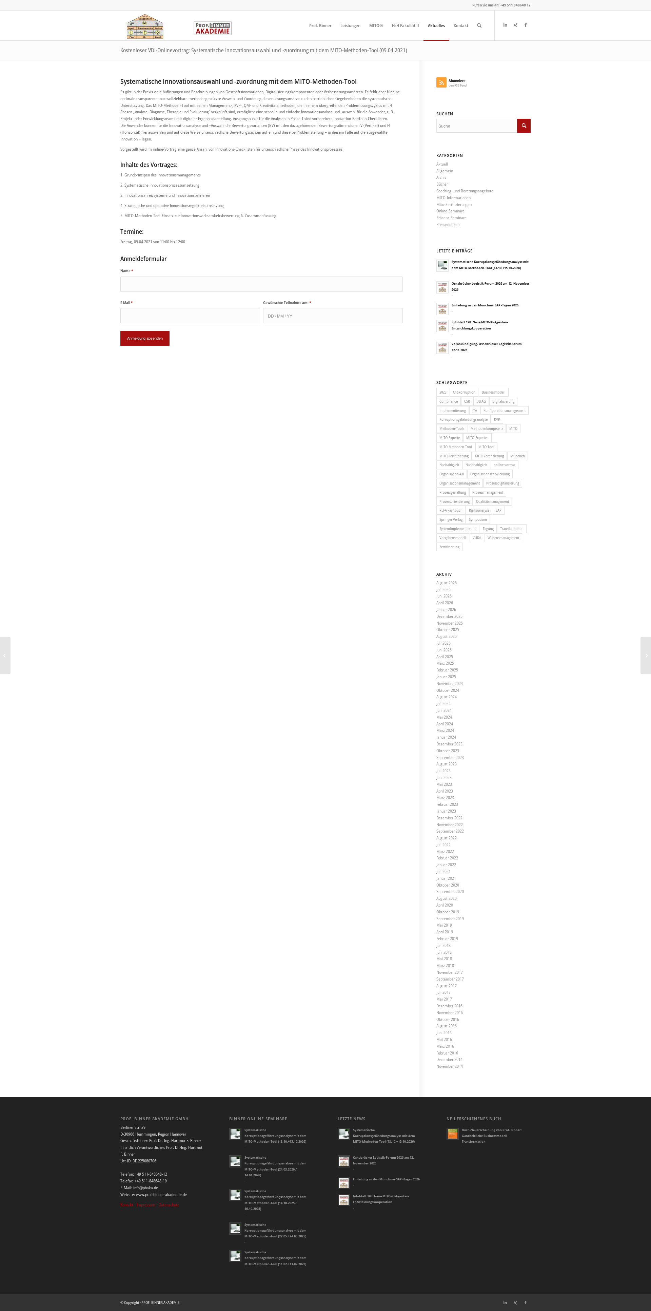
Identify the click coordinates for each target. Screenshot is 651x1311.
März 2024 (445, 730)
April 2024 (444, 724)
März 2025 (445, 663)
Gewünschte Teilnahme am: (287, 302)
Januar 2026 (446, 609)
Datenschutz (169, 1205)
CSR (467, 401)
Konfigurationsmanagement (505, 410)
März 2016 (445, 1046)
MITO (513, 428)
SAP (498, 510)
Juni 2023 (444, 777)
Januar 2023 (446, 811)
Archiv (441, 177)
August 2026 (446, 583)
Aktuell (442, 164)
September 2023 (450, 757)
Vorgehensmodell (452, 537)
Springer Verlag (450, 519)
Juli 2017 (443, 992)
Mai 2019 (444, 925)
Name (126, 270)
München (517, 455)
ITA (474, 410)
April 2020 (444, 905)
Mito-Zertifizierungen (454, 204)
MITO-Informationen (453, 198)
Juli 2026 (443, 589)
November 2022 (449, 825)
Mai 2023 (444, 784)
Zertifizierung (449, 546)
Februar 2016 (447, 1053)
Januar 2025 (446, 677)
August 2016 (446, 1026)
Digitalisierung (503, 401)
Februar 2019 (447, 939)
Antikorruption (464, 392)
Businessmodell (494, 392)
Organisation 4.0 (451, 473)
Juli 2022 (443, 845)
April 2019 (444, 932)
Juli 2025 (443, 643)
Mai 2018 (444, 959)
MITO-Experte (449, 437)
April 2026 (444, 603)
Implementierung (452, 410)
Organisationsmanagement (459, 483)
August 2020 (446, 898)
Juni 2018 (444, 952)
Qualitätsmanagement (492, 501)
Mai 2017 (444, 999)
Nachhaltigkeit (476, 464)
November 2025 (449, 623)
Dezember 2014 (449, 1059)
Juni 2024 (444, 710)
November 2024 (449, 683)
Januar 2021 (446, 878)
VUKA (477, 537)
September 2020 (450, 891)
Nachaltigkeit (449, 464)
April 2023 (444, 791)
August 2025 (446, 636)
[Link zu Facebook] (525, 25)
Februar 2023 (447, 804)
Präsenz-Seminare (451, 218)
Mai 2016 (444, 1039)
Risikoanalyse (479, 510)
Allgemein (444, 171)
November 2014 (449, 1066)
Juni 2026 (444, 596)
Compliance (448, 401)
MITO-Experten (477, 437)
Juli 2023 (443, 771)
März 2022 (445, 851)
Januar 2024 (446, 737)
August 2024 (446, 697)
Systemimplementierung (457, 528)
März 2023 (445, 797)
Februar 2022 (447, 858)
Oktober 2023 (447, 751)
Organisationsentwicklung (490, 473)
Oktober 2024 (447, 690)
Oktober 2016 (447, 1019)
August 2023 (446, 764)
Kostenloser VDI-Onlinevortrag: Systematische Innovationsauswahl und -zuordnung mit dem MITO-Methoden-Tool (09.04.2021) (263, 50)
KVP (497, 419)
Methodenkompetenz (487, 428)
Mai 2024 (444, 717)
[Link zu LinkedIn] (505, 25)
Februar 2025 (447, 670)
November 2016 (449, 1012)
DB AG (481, 401)
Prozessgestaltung (452, 492)
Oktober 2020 (447, 885)
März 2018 (445, 965)
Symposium (478, 519)
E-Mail (126, 302)
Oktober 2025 (447, 629)
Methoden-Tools (451, 428)
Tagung (488, 528)
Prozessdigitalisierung (502, 483)
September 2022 (450, 831)
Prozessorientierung (454, 501)
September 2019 (450, 919)
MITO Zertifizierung (489, 455)
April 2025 (444, 657)
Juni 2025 (444, 650)
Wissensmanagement (503, 537)
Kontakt (126, 1205)
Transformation (512, 528)
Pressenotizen (447, 224)
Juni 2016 (444, 1033)
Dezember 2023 (449, 744)
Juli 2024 (443, 703)
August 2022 (446, 838)
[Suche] (479, 25)
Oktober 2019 (447, 912)
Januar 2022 (446, 865)
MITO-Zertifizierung (454, 455)
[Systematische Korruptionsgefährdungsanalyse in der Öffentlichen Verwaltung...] (645, 655)
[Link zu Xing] (515, 25)
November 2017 (449, 972)
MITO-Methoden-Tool (455, 446)
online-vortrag (504, 464)
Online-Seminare (450, 211)
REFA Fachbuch (450, 510)
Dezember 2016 (449, 1006)
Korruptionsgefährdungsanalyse (463, 419)
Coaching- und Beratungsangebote (464, 191)
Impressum (146, 1205)
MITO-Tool (486, 446)
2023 (442, 392)
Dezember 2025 (449, 616)
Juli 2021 (443, 871)
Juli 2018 (443, 945)
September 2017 (450, 979)
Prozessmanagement (487, 492)
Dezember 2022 (449, 818)
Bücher (442, 184)
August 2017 (446, 986)
